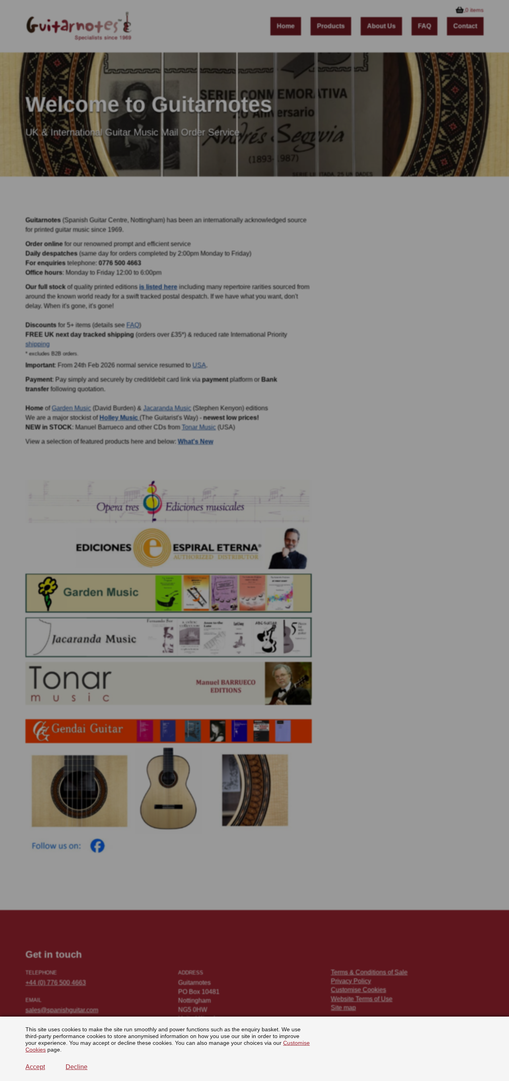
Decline (76, 1067)
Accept (35, 1067)
